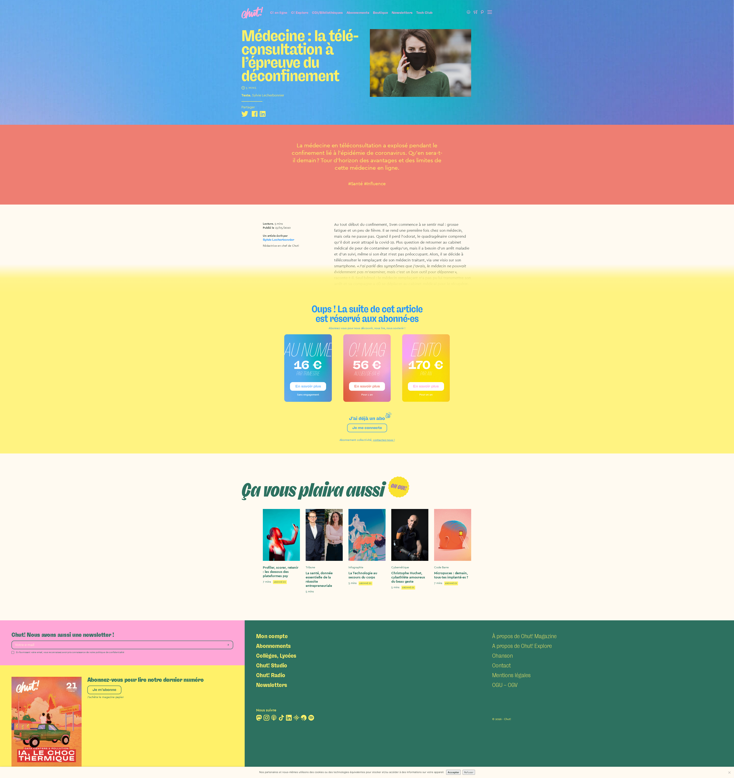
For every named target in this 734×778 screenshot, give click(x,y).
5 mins (279, 223)
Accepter (453, 772)
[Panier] (475, 12)
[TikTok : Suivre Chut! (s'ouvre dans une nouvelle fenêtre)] (281, 719)
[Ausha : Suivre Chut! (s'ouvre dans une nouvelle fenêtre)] (304, 719)
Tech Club (424, 13)
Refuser (468, 772)
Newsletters (402, 13)
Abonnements (358, 13)
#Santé (355, 184)
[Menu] (489, 12)
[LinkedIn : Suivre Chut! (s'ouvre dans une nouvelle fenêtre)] (289, 719)
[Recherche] (482, 12)
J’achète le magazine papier (105, 697)
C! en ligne (278, 13)
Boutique (380, 13)
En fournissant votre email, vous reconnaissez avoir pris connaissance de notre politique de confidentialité (70, 652)
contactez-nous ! (384, 440)
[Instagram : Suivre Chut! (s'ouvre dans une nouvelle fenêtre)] (266, 719)
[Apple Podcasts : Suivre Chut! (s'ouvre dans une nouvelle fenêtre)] (274, 719)
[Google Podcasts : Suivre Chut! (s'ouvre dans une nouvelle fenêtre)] (296, 719)
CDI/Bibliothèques (327, 13)
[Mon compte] (468, 12)
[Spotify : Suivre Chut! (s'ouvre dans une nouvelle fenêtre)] (311, 719)
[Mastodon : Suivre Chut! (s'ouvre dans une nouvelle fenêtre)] (259, 719)
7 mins (267, 581)
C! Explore (299, 13)
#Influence (375, 184)
